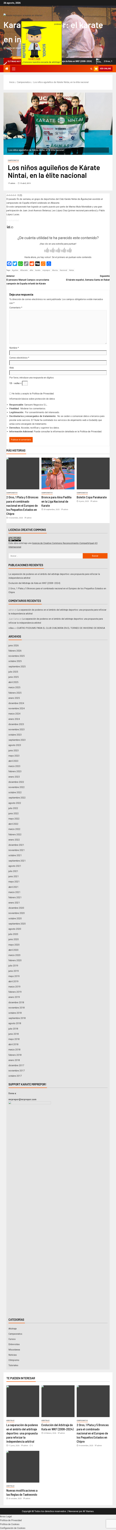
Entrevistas (14, 1344)
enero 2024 (14, 719)
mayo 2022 (14, 818)
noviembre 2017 (16, 1070)
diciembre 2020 (16, 908)
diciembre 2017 (16, 1065)
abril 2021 (13, 887)
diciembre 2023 (16, 724)
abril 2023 (13, 761)
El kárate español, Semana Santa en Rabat (88, 278)
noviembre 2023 (16, 729)
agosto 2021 (14, 866)
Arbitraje (12, 1328)
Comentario (15, 307)
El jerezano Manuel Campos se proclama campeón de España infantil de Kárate (27, 280)
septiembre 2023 (17, 740)
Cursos (12, 1339)
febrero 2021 (15, 897)
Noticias (12, 1355)
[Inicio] (6, 69)
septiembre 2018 (17, 1018)
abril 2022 (13, 824)
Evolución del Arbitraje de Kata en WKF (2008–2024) (34, 583)
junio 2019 (13, 971)
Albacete (24, 270)
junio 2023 (13, 750)
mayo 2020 (14, 944)
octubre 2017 (15, 1076)
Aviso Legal (6, 1516)
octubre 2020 (15, 918)
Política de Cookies (9, 1524)
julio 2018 (13, 1028)
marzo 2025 (14, 687)
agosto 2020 (14, 929)
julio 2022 (13, 808)
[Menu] (13, 68)
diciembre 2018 (16, 1002)
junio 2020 (13, 939)
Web (11, 367)
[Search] (91, 69)
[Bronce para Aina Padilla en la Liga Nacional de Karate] (57, 473)
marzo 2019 (14, 986)
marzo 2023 (14, 766)
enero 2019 (14, 997)
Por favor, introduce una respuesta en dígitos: (31, 377)
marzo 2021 (14, 892)
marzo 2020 (14, 955)
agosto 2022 (14, 803)
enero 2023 (14, 776)
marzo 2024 (14, 713)
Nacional (63, 270)
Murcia (55, 270)
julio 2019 (13, 965)
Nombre (14, 348)
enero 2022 (14, 839)
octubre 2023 (15, 734)
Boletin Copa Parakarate (92, 497)
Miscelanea (14, 1349)
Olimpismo (13, 1360)
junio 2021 (13, 876)
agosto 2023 (14, 745)
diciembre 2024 (16, 703)
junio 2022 (13, 813)
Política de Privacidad (43, 393)
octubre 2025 (15, 661)
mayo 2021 (14, 881)
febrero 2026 (15, 650)
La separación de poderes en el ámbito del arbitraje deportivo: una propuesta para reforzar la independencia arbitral (22, 1433)
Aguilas (15, 270)
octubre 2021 (15, 855)
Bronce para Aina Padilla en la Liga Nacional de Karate (56, 501)
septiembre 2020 (17, 923)
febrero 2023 (15, 771)
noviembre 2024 (16, 708)
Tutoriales (13, 1365)
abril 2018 (13, 1044)
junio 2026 (13, 645)
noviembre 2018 (16, 1007)
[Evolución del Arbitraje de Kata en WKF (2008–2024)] (57, 1401)
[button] (13, 68)
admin (13, 183)
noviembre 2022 (16, 787)
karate (37, 270)
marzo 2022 (14, 829)
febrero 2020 (15, 960)
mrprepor (46, 270)
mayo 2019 (14, 976)
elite (31, 270)
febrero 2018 (15, 1055)
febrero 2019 (15, 992)
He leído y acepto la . (32, 393)
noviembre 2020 (16, 913)
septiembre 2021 (17, 860)
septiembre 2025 (17, 666)
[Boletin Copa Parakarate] (93, 473)
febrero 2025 (15, 692)
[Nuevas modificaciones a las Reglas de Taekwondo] (22, 1467)
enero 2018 (14, 1060)
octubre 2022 (15, 792)
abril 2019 (13, 981)
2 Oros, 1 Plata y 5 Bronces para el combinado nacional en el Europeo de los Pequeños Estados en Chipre (22, 505)
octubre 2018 (15, 1013)
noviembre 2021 (16, 850)
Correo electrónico (19, 357)
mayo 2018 (14, 1039)
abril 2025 (13, 682)
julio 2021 (13, 871)
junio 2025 (13, 677)
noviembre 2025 (16, 656)
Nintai (71, 270)
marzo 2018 (14, 1049)
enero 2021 (14, 902)
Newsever (73, 1511)
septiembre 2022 (17, 797)
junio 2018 (13, 1034)
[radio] (46, 250)
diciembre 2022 (16, 782)
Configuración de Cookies (12, 1528)
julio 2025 (13, 671)
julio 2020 (13, 934)
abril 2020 (13, 950)
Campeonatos (13, 160)
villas (11, 628)
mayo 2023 (14, 755)
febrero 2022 (15, 834)
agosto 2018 (14, 1023)
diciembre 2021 (16, 845)
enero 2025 (14, 698)
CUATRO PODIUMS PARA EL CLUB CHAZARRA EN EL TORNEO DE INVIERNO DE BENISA (61, 628)
